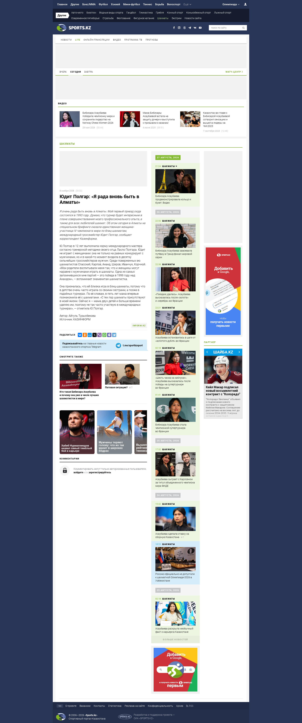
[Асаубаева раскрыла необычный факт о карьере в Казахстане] (175, 614)
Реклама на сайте (135, 705)
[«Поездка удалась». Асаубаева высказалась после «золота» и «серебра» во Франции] (175, 279)
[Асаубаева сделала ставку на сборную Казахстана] (175, 519)
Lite (77, 40)
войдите (78, 472)
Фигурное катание (144, 18)
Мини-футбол (131, 4)
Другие (75, 4)
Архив (179, 705)
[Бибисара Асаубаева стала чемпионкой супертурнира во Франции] (175, 410)
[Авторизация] (243, 4)
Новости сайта (193, 18)
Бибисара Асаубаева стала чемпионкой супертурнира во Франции (170, 428)
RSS (191, 705)
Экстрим (176, 18)
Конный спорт (175, 12)
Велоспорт (173, 4)
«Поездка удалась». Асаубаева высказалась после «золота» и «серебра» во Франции (172, 297)
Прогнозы (152, 40)
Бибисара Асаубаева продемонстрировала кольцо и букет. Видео (173, 199)
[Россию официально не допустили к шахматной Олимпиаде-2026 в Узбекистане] (175, 559)
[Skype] (108, 335)
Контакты (99, 705)
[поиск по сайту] (243, 28)
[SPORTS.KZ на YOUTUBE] (200, 27)
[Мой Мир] (89, 335)
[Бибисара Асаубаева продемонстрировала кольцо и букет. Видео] (175, 181)
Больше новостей (175, 639)
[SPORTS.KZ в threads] (184, 27)
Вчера (63, 72)
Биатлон (91, 12)
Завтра (88, 72)
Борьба (159, 4)
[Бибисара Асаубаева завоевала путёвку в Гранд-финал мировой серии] (175, 236)
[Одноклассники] (84, 335)
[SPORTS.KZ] (223, 291)
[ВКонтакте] (79, 335)
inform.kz (139, 325)
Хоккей (115, 4)
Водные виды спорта (111, 12)
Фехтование (123, 18)
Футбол (103, 4)
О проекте (70, 705)
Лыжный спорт (222, 12)
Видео (117, 40)
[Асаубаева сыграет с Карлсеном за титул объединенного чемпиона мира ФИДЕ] (175, 464)
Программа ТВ (133, 40)
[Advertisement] (151, 56)
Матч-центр (233, 72)
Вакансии (85, 705)
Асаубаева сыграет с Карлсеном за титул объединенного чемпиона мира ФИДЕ (175, 482)
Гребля (160, 12)
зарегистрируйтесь (100, 472)
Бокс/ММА (89, 4)
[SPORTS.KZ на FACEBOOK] (174, 27)
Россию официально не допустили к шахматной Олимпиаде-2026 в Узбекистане (175, 577)
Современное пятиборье (85, 18)
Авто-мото (77, 12)
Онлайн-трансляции (97, 40)
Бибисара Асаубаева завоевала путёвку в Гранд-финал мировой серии (173, 254)
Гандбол (131, 12)
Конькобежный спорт (198, 12)
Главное (62, 4)
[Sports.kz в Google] (175, 690)
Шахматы (162, 18)
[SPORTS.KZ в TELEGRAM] (189, 27)
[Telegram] (113, 335)
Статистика (114, 705)
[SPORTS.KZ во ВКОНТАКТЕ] (195, 27)
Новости (66, 40)
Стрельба (108, 18)
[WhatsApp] (103, 335)
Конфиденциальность (160, 705)
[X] (93, 335)
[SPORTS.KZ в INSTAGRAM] (179, 27)
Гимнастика (146, 12)
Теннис (147, 4)
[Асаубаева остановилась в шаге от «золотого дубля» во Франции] (175, 323)
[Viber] (98, 335)
